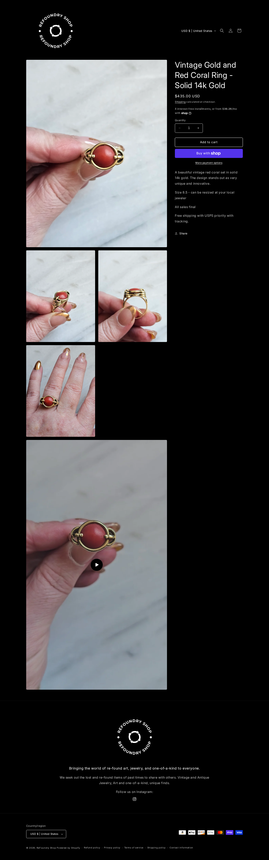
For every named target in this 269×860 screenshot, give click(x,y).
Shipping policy (156, 847)
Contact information (181, 847)
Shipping (180, 101)
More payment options (208, 162)
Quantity (180, 120)
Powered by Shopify (68, 847)
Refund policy (92, 847)
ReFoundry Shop (46, 847)
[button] (222, 30)
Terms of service (133, 847)
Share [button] (183, 233)
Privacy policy (112, 847)
